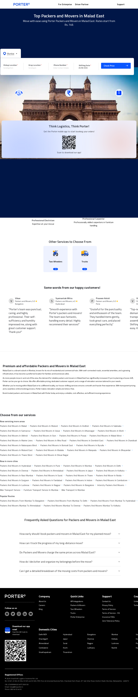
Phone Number (60, 65)
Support (121, 4)
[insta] (19, 614)
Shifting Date (84, 65)
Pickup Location (10, 65)
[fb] (7, 614)
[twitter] (13, 614)
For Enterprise (65, 4)
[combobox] (11, 68)
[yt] (31, 614)
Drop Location (35, 65)
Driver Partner (82, 4)
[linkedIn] (25, 614)
